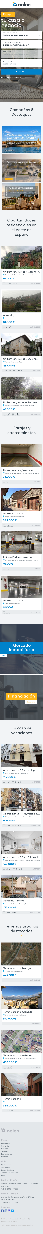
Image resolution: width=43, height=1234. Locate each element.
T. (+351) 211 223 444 (9, 1203)
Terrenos (4, 1151)
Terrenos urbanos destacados (21, 929)
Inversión (4, 1157)
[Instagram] (9, 1211)
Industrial (4, 1149)
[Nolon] (21, 4)
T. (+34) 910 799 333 (9, 1189)
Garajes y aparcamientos (21, 430)
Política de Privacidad (9, 1219)
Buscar (20, 72)
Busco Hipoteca (7, 1170)
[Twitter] (12, 1211)
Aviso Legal (24, 1219)
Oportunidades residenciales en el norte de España (22, 227)
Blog (3, 1176)
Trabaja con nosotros (9, 1173)
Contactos (5, 1168)
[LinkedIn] (6, 1211)
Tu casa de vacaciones (21, 730)
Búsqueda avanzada (10, 78)
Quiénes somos (7, 1165)
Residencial (5, 1143)
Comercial (5, 1146)
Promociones (6, 1154)
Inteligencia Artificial (9, 1222)
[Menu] (4, 4)
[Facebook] (2, 1211)
